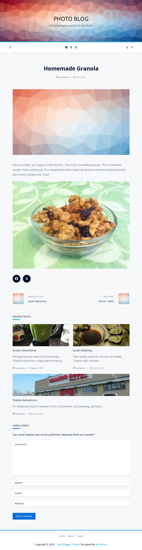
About (71, 536)
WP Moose (101, 544)
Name (19, 482)
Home (62, 536)
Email (18, 493)
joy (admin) (64, 77)
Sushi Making (82, 350)
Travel (80, 536)
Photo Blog (71, 18)
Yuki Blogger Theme (68, 544)
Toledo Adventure (25, 400)
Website (19, 503)
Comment (21, 444)
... (64, 361)
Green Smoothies (24, 350)
